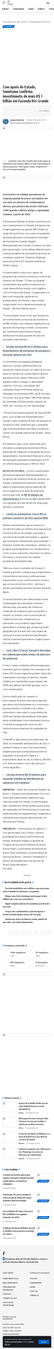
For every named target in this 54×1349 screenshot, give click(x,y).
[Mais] (9, 113)
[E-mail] (36, 932)
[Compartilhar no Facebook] (9, 108)
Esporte (21, 1143)
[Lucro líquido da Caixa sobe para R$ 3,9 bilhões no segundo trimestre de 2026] (44, 1214)
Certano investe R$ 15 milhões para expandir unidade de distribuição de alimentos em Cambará (24, 778)
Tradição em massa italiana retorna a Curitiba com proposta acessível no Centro (19, 1231)
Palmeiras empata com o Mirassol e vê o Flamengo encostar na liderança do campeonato (35, 1152)
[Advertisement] (27, 56)
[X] (39, 954)
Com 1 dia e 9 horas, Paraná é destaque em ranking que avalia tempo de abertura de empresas (26, 654)
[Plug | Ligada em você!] (10, 3)
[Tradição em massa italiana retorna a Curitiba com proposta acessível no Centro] (44, 1230)
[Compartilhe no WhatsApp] (18, 108)
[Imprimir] (31, 108)
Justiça (21, 1113)
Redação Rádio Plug (17, 120)
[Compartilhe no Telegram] (22, 108)
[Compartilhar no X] (14, 108)
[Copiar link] (26, 108)
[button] (43, 1342)
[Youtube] (39, 963)
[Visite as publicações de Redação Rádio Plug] (6, 121)
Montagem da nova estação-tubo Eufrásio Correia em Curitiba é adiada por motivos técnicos (33, 1121)
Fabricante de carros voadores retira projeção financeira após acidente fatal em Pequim (17, 1197)
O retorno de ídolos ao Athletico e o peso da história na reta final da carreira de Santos (34, 1137)
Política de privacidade (13, 1342)
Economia (8, 26)
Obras (21, 1128)
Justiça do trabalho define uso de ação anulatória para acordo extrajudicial (33, 1106)
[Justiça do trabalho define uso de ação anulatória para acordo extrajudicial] (10, 1107)
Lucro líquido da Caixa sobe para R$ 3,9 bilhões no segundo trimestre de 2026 (18, 1214)
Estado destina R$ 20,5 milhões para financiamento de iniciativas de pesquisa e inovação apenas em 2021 (27, 350)
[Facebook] (15, 954)
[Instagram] (15, 963)
